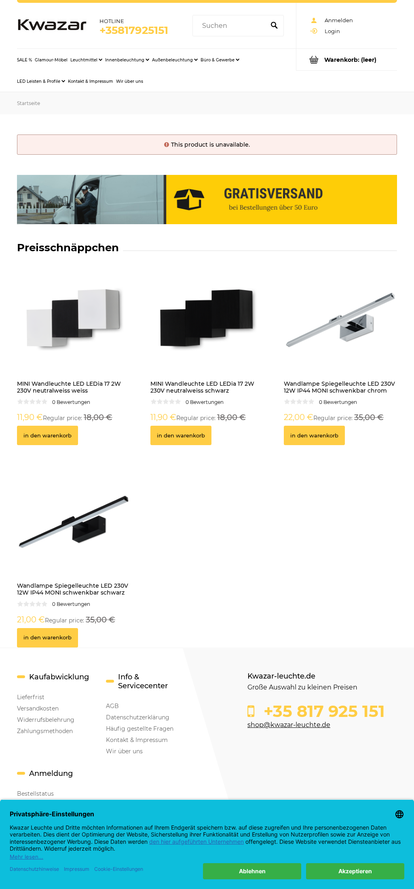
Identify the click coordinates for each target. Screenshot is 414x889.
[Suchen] (274, 26)
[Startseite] (52, 25)
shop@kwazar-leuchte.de (288, 725)
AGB (112, 706)
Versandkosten (38, 708)
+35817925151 (133, 30)
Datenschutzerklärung (137, 717)
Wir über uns (124, 751)
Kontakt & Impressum (137, 740)
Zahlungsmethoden (45, 731)
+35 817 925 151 (322, 711)
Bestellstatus (35, 793)
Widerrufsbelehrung (45, 719)
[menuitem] (24, 60)
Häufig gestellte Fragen (139, 728)
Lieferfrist (30, 697)
